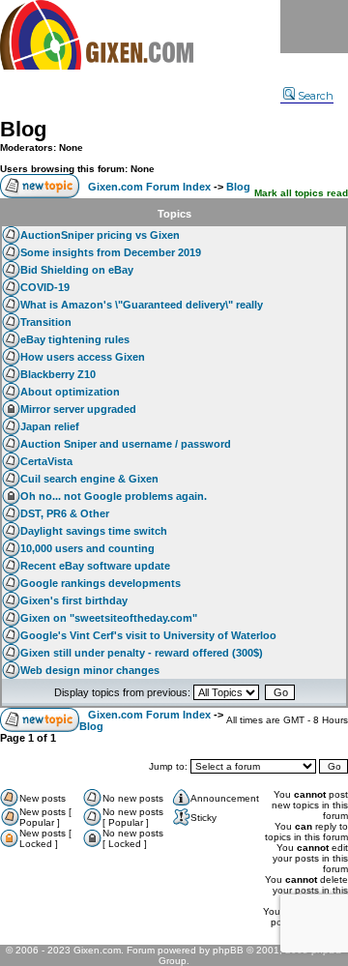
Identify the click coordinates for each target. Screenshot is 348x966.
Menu (314, 26)
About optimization (70, 391)
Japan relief (49, 426)
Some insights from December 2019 (110, 252)
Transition (46, 322)
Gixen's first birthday (74, 600)
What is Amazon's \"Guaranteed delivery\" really (141, 304)
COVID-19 (45, 287)
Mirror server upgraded (78, 409)
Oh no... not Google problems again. (113, 496)
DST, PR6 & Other (64, 513)
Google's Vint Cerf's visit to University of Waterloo (148, 635)
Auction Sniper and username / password (125, 444)
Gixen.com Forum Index (149, 186)
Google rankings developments (100, 583)
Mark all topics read (301, 193)
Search (316, 95)
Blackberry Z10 (58, 374)
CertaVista (46, 461)
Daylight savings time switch (93, 531)
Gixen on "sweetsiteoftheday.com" (108, 618)
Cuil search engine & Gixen (89, 478)
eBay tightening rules (75, 339)
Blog (23, 129)
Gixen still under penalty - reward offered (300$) (141, 653)
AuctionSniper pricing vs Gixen (100, 235)
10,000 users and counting (87, 548)
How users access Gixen (82, 357)
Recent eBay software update (95, 565)
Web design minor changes (90, 670)
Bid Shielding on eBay (76, 270)
